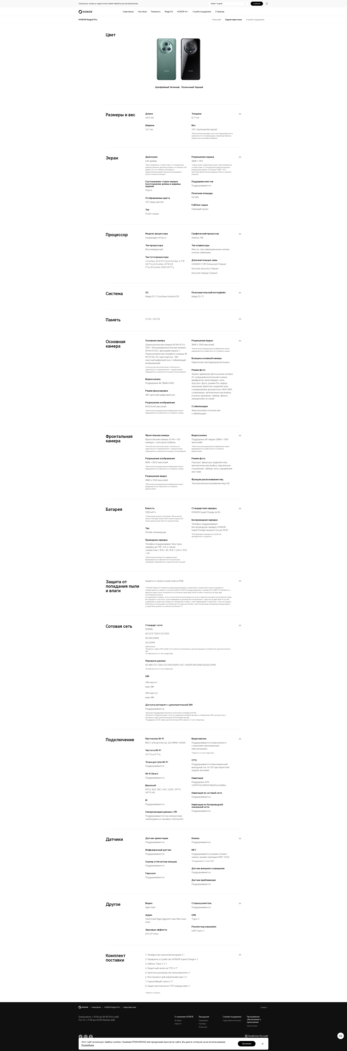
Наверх (264, 1007)
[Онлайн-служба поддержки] (340, 1036)
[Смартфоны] (135, 12)
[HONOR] (85, 1007)
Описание (216, 20)
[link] (80, 1036)
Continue (256, 4)
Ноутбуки (142, 12)
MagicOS (169, 12)
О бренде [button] (219, 12)
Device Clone (252, 1026)
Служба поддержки (202, 12)
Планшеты (155, 12)
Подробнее (87, 1045)
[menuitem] (240, 114)
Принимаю (246, 1044)
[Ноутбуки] (148, 12)
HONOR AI (182, 12)
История (178, 1020)
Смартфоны (128, 12)
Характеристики (233, 20)
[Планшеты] (161, 12)
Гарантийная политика (232, 1020)
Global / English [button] (217, 4)
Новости (178, 1024)
